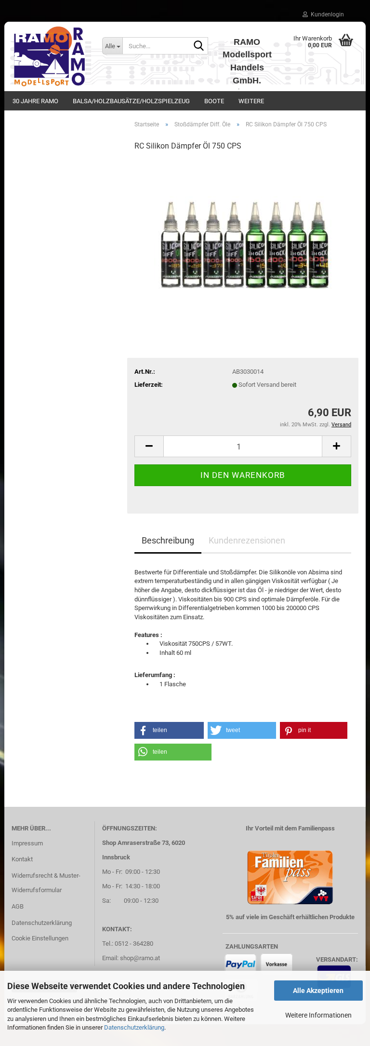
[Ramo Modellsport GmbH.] (50, 56)
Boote (214, 101)
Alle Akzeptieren (318, 990)
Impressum (27, 843)
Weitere (251, 101)
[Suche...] (199, 46)
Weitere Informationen (318, 1015)
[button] (148, 446)
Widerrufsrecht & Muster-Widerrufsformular (46, 883)
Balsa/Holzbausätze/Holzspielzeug (131, 101)
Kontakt (22, 859)
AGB (18, 906)
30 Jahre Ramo (35, 101)
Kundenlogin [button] (326, 14)
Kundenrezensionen (247, 540)
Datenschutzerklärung (134, 1027)
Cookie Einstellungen (40, 938)
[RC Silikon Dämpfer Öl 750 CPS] (243, 232)
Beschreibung (168, 540)
